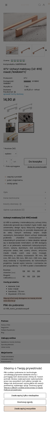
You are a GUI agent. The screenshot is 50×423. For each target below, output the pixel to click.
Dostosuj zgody (25, 402)
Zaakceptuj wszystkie (25, 408)
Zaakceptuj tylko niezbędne (25, 395)
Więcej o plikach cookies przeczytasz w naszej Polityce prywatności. (23, 389)
